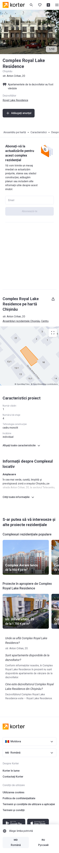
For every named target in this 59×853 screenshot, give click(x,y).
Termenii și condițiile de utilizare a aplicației (29, 804)
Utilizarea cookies (13, 792)
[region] (29, 356)
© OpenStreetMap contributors (44, 384)
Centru (45, 321)
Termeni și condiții (14, 810)
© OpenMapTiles (22, 384)
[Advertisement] (29, 255)
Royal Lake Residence (15, 100)
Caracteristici (38, 132)
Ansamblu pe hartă (14, 132)
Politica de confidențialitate (19, 798)
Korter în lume (11, 770)
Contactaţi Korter (13, 776)
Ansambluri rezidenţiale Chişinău (21, 321)
